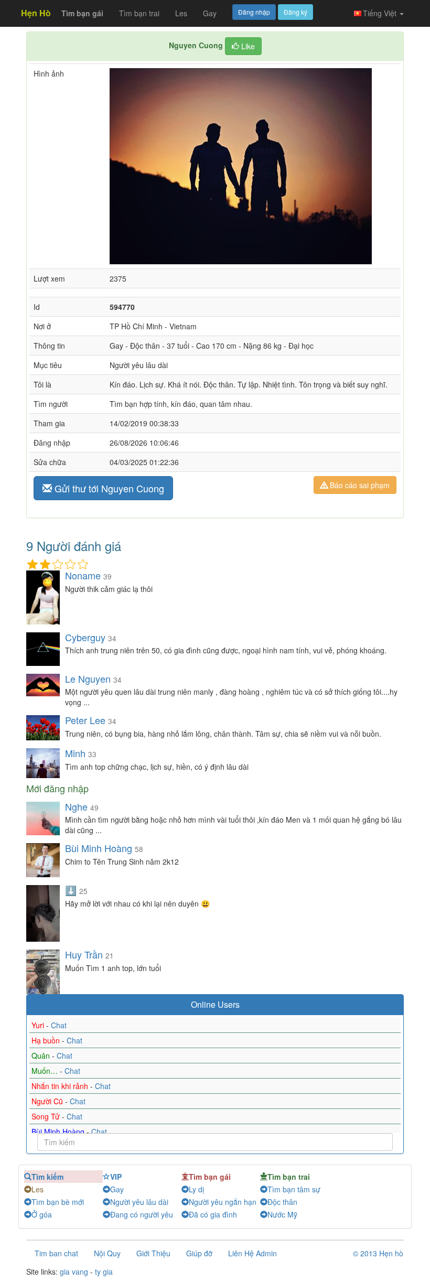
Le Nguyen (88, 678)
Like (247, 46)
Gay (210, 13)
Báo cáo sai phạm (359, 485)
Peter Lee (85, 720)
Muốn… (45, 1070)
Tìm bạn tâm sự (293, 1189)
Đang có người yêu (141, 1214)
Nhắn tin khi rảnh (60, 1086)
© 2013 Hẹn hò (378, 1253)
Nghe (76, 806)
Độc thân (282, 1202)
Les (181, 13)
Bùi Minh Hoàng (98, 848)
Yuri (38, 1025)
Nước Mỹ (282, 1214)
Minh (75, 753)
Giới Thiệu (153, 1253)
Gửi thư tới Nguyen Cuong (108, 488)
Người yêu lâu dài (139, 1202)
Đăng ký (295, 11)
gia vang (74, 1271)
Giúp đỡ (199, 1253)
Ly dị (196, 1189)
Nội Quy (107, 1253)
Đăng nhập (254, 11)
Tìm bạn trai (139, 13)
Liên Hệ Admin (252, 1253)
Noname (83, 575)
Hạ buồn (46, 1040)
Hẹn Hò (36, 13)
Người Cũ (48, 1101)
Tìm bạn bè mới (57, 1202)
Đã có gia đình (213, 1214)
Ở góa (41, 1214)
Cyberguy (85, 637)
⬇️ (71, 890)
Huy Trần (84, 954)
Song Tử (46, 1116)
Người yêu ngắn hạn (222, 1202)
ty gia (104, 1271)
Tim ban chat (56, 1253)
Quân (41, 1055)
